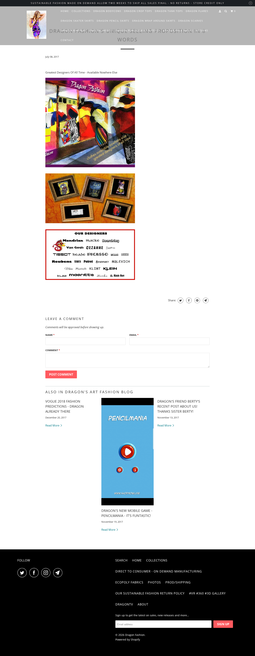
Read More (52, 425)
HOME (65, 11)
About (143, 604)
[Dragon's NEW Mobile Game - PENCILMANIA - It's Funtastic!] (127, 451)
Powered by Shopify (127, 639)
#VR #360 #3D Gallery (207, 593)
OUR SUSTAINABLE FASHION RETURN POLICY (150, 593)
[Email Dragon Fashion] (58, 572)
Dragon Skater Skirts (77, 20)
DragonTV (124, 604)
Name (50, 335)
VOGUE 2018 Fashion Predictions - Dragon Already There (64, 406)
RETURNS (202, 30)
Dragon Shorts (101, 30)
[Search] (226, 11)
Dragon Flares (197, 11)
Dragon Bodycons (107, 11)
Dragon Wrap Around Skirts (153, 20)
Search (121, 560)
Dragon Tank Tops (169, 11)
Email (134, 335)
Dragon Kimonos (73, 30)
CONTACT (67, 40)
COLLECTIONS (81, 11)
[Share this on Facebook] (188, 300)
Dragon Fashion (135, 635)
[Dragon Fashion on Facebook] (35, 572)
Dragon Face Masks (178, 30)
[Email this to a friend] (205, 300)
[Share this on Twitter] (180, 300)
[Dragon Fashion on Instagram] (46, 572)
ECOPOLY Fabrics (129, 582)
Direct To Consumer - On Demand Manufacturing (158, 571)
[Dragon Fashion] (36, 26)
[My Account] (220, 11)
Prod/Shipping (178, 582)
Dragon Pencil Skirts (113, 20)
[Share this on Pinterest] (197, 300)
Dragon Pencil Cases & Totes (137, 30)
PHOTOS (154, 582)
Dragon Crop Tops (138, 11)
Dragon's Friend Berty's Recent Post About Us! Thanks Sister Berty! (178, 406)
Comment (52, 350)
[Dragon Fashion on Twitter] (23, 572)
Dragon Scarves (190, 20)
